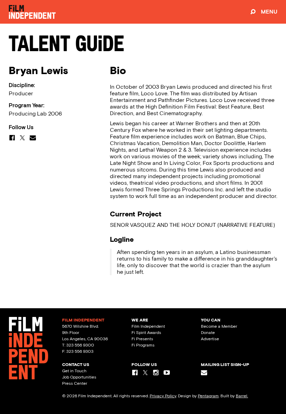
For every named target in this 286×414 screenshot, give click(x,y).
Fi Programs (143, 345)
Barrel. (242, 395)
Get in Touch (74, 370)
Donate (208, 332)
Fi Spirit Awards (146, 332)
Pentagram (208, 395)
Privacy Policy (163, 395)
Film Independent (148, 326)
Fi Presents (142, 338)
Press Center (74, 383)
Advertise (210, 338)
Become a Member (219, 326)
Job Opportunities (79, 377)
